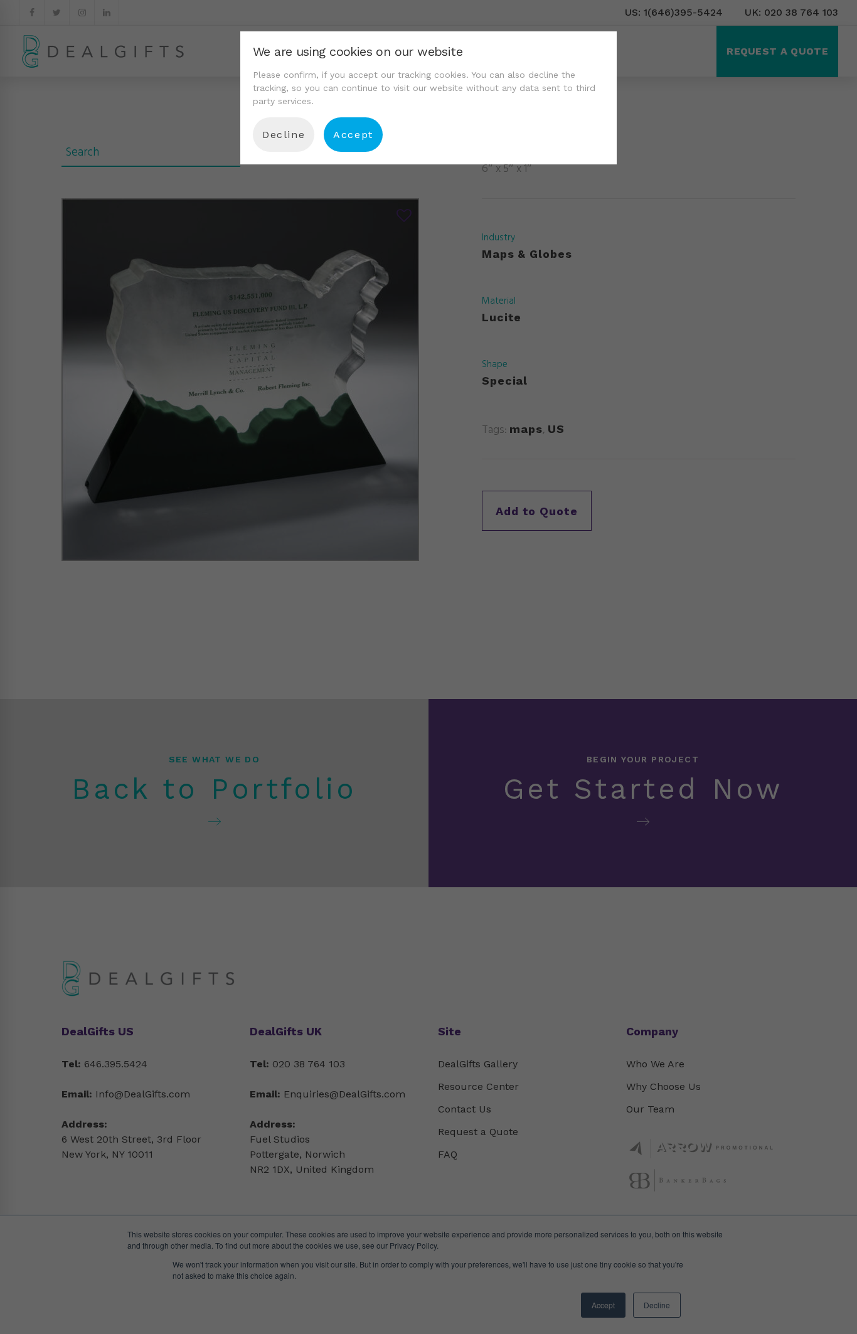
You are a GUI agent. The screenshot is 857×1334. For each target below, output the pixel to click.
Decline (283, 135)
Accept (353, 135)
